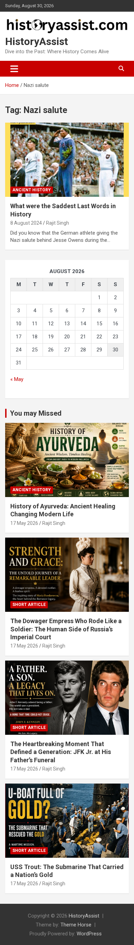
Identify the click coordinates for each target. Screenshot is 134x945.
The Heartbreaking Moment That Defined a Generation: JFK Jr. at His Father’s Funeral (60, 752)
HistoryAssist (36, 41)
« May (16, 379)
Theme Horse (75, 925)
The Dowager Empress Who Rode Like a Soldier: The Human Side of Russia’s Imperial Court (66, 629)
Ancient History (31, 190)
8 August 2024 (26, 223)
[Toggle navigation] (14, 69)
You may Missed (36, 413)
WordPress (89, 934)
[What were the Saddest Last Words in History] (67, 160)
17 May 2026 (24, 523)
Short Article (29, 604)
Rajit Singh (57, 223)
